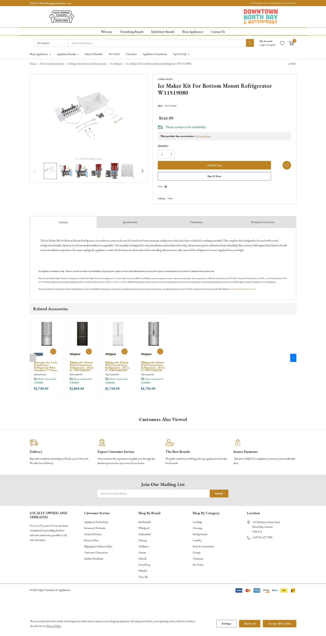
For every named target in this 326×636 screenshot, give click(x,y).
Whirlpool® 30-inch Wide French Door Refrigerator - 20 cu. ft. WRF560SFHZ (153, 366)
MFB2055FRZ (40, 374)
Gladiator (143, 546)
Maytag (142, 540)
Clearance (198, 558)
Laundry (197, 540)
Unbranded (144, 534)
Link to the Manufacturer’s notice (243, 289)
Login (263, 44)
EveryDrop (144, 564)
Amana (142, 552)
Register (271, 44)
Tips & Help (179, 54)
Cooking (197, 522)
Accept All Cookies (279, 623)
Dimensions (196, 222)
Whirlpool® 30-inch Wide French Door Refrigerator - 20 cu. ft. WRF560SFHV (82, 366)
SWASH (142, 571)
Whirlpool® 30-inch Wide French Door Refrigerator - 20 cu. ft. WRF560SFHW (117, 366)
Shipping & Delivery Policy (98, 546)
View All (143, 577)
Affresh (142, 558)
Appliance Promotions (96, 522)
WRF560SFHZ (147, 374)
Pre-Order (198, 564)
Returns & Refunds (94, 528)
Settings (226, 623)
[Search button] (250, 43)
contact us (180, 127)
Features (63, 222)
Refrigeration (200, 534)
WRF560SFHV (76, 374)
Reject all (249, 623)
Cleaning (197, 528)
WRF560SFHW (112, 374)
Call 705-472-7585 (262, 537)
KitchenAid (144, 522)
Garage (197, 552)
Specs (130, 222)
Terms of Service (93, 534)
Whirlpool (143, 528)
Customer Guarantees (96, 552)
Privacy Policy (91, 540)
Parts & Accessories (203, 546)
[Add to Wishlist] (287, 165)
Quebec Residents (93, 558)
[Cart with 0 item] (291, 43)
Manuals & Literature (263, 222)
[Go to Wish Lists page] (282, 43)
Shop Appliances (39, 54)
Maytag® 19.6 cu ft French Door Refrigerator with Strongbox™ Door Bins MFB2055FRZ (45, 366)
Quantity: (163, 146)
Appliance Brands (66, 54)
